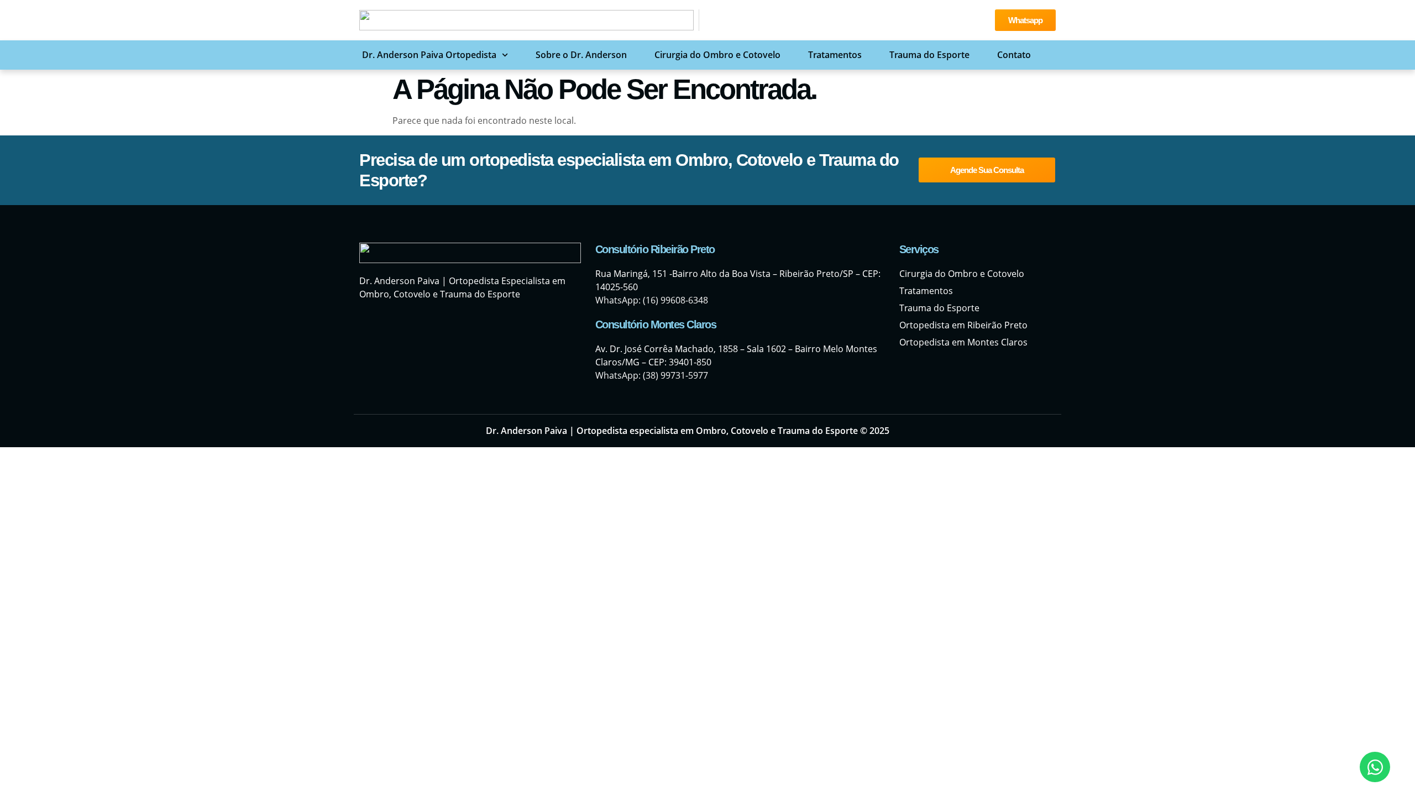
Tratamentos (835, 55)
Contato (1014, 55)
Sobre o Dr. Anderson (581, 55)
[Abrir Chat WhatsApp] (1375, 767)
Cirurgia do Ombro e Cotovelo (717, 55)
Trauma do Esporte (929, 55)
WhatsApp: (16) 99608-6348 (651, 300)
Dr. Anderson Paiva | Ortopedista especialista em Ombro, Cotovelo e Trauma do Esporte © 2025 (687, 431)
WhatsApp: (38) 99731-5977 (651, 375)
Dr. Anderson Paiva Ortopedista (429, 55)
